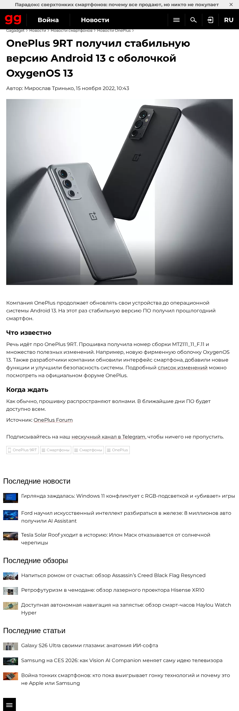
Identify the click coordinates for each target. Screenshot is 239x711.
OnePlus (120, 450)
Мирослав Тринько (49, 88)
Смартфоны (58, 450)
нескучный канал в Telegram (108, 437)
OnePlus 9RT (25, 450)
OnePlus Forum (53, 420)
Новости (95, 20)
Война (48, 20)
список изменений (183, 368)
